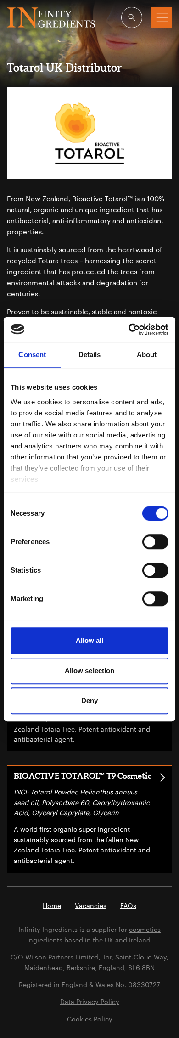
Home (52, 905)
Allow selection (90, 671)
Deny (89, 700)
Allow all (90, 640)
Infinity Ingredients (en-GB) (51, 17)
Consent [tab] (32, 354)
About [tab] (147, 354)
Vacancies (90, 905)
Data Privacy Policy (89, 1001)
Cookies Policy (89, 1019)
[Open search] (131, 17)
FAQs (128, 905)
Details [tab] (89, 354)
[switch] (155, 541)
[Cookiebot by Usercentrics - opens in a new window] (128, 329)
